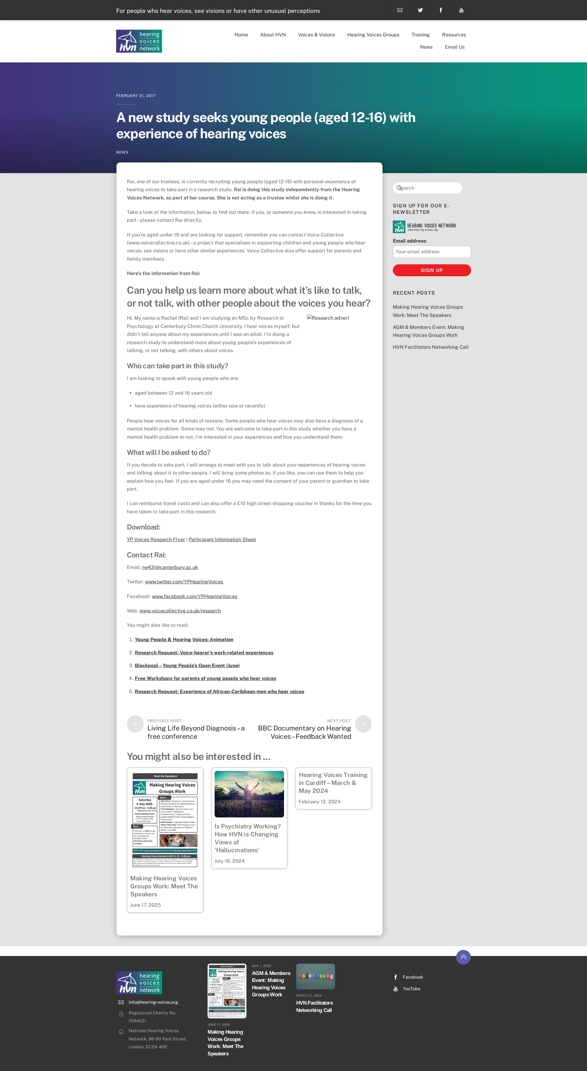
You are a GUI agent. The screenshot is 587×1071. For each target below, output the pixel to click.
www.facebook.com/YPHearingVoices (194, 596)
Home (241, 35)
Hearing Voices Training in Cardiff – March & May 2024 (333, 782)
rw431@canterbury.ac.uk (170, 567)
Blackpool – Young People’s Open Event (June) (187, 665)
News (426, 47)
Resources (454, 35)
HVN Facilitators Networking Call (431, 347)
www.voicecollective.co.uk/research (180, 611)
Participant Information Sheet (222, 539)
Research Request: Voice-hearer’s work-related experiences (204, 653)
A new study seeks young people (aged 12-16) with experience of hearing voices (265, 125)
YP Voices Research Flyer (156, 539)
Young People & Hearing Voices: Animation (184, 639)
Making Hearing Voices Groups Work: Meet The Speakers (164, 886)
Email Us (455, 47)
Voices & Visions (316, 35)
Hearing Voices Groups (373, 35)
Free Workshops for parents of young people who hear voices (205, 678)
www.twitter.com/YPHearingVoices (184, 582)
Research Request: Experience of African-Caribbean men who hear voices (219, 691)
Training (421, 35)
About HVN (273, 35)
